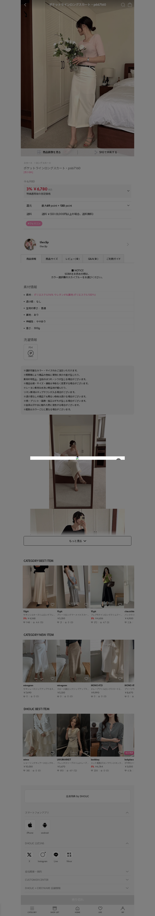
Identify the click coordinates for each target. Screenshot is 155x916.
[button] (77, 457)
